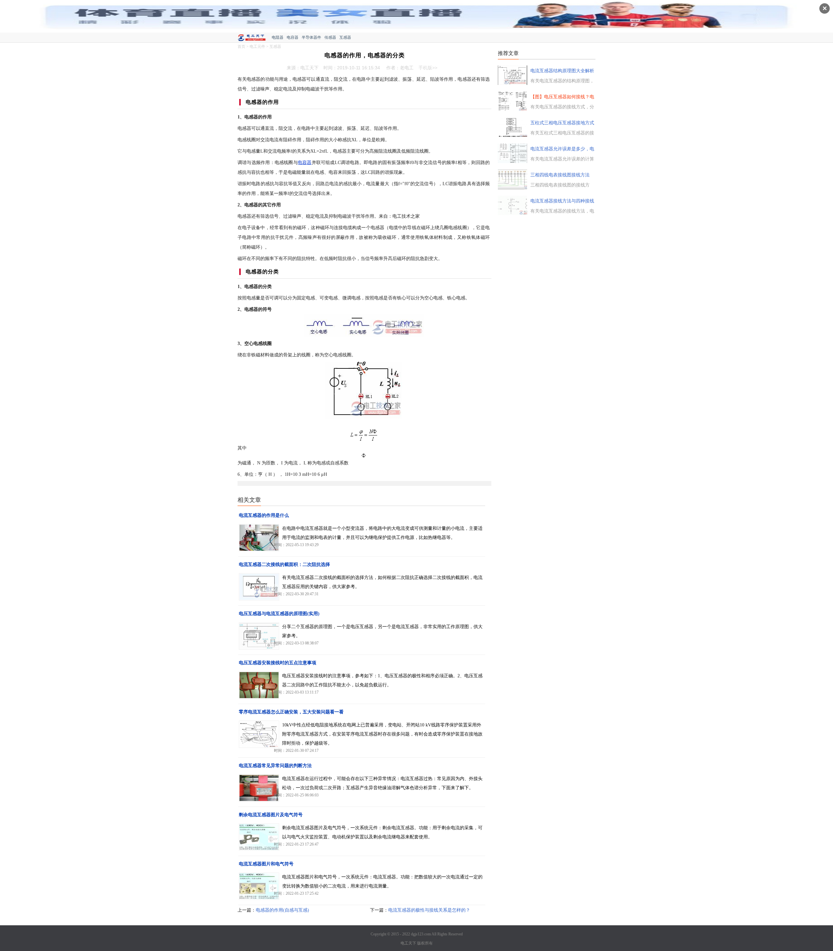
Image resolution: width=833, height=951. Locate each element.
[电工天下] (255, 38)
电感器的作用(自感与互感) (282, 910)
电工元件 (257, 46)
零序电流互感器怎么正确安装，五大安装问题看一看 (291, 712)
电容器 (292, 37)
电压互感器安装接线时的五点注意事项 (277, 662)
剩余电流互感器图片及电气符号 (271, 814)
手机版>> (427, 67)
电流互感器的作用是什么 (264, 515)
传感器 (330, 37)
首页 (241, 46)
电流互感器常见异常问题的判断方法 (275, 765)
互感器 (345, 37)
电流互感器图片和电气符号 (266, 863)
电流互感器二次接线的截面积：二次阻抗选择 (284, 564)
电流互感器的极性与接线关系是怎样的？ (429, 910)
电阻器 (277, 37)
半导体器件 (311, 37)
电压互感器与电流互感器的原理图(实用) (279, 613)
